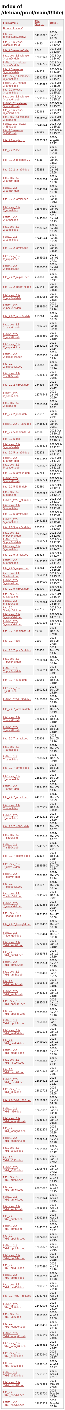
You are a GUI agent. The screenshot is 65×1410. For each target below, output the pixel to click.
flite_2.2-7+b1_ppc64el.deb (14, 1012)
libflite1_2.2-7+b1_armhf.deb (12, 993)
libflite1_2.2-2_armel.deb (10, 218)
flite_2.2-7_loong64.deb (17, 924)
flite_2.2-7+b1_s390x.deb (13, 1159)
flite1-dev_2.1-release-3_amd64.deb (16, 98)
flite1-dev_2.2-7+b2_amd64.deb (13, 1286)
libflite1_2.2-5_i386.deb (17, 500)
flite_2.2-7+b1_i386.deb (17, 1100)
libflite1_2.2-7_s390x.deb (10, 846)
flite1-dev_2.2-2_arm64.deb (11, 179)
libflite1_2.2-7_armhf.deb (10, 817)
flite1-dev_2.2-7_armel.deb (11, 748)
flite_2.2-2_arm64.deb (16, 169)
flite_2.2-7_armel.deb (15, 738)
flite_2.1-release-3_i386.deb (13, 132)
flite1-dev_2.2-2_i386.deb (11, 404)
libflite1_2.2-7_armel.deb (10, 758)
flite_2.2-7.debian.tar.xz (16, 631)
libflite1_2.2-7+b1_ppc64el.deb (14, 1022)
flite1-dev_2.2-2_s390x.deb (11, 375)
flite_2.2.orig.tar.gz (14, 140)
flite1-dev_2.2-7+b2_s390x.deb (13, 1354)
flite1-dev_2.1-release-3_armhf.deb (16, 77)
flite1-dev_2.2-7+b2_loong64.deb (14, 1345)
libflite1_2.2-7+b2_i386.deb (12, 1306)
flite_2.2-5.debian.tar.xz (16, 432)
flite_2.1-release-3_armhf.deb (13, 91)
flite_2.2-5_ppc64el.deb (17, 527)
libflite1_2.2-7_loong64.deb (12, 934)
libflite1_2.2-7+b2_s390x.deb (13, 1374)
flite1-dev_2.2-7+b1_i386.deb (12, 1090)
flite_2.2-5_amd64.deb (16, 472)
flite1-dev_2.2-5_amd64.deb (11, 466)
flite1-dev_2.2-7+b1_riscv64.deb (13, 1061)
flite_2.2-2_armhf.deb (15, 247)
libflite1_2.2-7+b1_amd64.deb (13, 1051)
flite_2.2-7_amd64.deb (16, 709)
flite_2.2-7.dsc (11, 640)
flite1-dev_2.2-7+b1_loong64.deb (14, 1120)
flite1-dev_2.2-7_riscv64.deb (11, 865)
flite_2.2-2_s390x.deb (16, 384)
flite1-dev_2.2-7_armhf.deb (11, 807)
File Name (9, 22)
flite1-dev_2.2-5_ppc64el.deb (12, 534)
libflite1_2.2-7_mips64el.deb (12, 905)
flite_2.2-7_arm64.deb (16, 767)
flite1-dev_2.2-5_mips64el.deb (12, 616)
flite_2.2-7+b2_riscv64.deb (13, 1393)
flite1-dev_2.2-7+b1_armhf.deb (12, 973)
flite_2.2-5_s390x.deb (16, 588)
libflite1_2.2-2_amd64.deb (11, 336)
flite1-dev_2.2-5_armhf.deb (11, 507)
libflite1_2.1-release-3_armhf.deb (15, 84)
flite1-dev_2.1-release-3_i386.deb (16, 118)
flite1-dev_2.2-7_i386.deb (11, 690)
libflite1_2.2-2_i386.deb (17, 423)
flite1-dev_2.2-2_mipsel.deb (11, 258)
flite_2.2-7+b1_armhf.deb (12, 983)
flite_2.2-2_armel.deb (15, 199)
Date (53, 22)
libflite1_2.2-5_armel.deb (10, 561)
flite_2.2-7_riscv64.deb (16, 855)
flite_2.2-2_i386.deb (15, 414)
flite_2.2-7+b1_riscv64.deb (13, 1071)
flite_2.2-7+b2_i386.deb (17, 1295)
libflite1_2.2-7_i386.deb (17, 699)
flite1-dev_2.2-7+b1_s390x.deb (13, 1149)
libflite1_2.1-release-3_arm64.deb (15, 64)
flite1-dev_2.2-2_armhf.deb (11, 228)
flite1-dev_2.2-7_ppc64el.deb (12, 660)
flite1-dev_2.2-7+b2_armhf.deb (12, 1208)
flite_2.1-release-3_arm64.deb (13, 71)
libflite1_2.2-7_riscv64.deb (11, 875)
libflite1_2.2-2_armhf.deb (10, 238)
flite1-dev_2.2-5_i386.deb (11, 493)
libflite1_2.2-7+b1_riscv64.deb (13, 1081)
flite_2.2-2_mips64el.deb (12, 365)
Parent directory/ (12, 28)
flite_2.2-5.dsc (11, 438)
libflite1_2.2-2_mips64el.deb (12, 355)
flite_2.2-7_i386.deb (15, 679)
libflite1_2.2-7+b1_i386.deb (12, 1110)
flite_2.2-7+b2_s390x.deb (13, 1364)
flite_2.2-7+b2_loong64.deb (14, 1325)
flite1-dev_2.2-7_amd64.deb (11, 719)
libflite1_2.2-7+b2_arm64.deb (13, 1198)
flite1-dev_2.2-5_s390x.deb (11, 595)
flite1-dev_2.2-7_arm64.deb (11, 778)
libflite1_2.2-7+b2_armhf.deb (12, 1227)
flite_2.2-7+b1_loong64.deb (14, 1129)
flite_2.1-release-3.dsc (16, 50)
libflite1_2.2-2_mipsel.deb (11, 267)
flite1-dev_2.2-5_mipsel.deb (11, 575)
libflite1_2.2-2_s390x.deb (10, 394)
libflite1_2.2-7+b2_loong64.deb (14, 1335)
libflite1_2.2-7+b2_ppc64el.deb (14, 1247)
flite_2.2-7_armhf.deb (15, 797)
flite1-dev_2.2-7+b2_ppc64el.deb (14, 1257)
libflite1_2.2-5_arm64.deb (11, 459)
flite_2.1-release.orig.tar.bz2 (14, 35)
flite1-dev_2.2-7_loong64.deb (12, 914)
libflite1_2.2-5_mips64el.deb (12, 623)
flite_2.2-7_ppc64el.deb (17, 650)
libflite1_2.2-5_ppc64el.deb (12, 541)
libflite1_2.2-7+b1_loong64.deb (14, 1139)
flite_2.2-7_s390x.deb (16, 826)
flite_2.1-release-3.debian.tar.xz (13, 43)
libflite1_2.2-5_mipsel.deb (11, 582)
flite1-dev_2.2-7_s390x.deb (11, 836)
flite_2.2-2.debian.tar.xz (16, 159)
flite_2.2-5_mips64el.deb (12, 609)
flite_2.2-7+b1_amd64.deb (13, 1042)
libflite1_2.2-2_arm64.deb (11, 189)
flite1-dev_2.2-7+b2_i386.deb (12, 1315)
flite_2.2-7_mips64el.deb (12, 885)
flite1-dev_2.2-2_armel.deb (11, 209)
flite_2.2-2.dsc (11, 150)
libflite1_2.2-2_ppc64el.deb (12, 306)
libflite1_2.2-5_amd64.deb (11, 480)
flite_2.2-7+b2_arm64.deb (13, 1188)
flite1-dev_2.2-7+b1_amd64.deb (13, 1032)
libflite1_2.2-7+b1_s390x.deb (13, 1169)
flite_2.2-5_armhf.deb (15, 513)
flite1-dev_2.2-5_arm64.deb (11, 446)
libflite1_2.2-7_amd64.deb (11, 729)
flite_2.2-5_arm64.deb (16, 452)
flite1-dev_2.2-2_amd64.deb (11, 326)
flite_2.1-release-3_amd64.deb (13, 111)
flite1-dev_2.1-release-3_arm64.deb (16, 57)
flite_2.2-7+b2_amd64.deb (13, 1266)
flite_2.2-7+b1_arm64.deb (13, 954)
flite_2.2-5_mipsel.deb (16, 568)
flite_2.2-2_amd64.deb (16, 316)
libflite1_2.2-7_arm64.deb (11, 787)
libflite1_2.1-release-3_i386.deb (15, 125)
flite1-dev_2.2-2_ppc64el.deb (12, 297)
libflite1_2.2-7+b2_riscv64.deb (13, 1403)
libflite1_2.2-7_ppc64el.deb (12, 670)
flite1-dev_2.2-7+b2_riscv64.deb (13, 1384)
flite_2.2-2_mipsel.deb (16, 277)
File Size (37, 23)
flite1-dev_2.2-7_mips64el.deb (12, 895)
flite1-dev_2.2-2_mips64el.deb (12, 346)
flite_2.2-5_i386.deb (15, 486)
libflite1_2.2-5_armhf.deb (10, 521)
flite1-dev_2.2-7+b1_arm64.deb (13, 944)
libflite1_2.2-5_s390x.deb (10, 602)
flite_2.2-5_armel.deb (15, 554)
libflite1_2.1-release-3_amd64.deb (15, 105)
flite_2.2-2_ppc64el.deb (17, 286)
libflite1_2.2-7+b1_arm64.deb (13, 963)
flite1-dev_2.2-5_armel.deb (11, 548)
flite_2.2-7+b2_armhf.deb (12, 1218)
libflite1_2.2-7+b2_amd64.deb (13, 1276)
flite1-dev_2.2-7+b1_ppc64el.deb (14, 1002)
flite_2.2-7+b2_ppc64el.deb (14, 1237)
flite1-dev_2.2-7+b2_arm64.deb (13, 1178)
